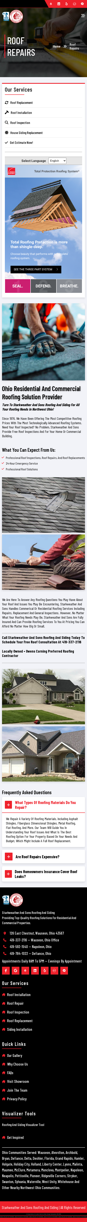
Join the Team (17, 1090)
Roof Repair (15, 1003)
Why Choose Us (17, 1064)
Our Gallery (14, 1055)
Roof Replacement (20, 1020)
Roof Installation (19, 994)
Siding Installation (19, 1029)
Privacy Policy (17, 1098)
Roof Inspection (18, 1012)
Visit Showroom (18, 1081)
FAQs (10, 1072)
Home (56, 46)
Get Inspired (15, 1137)
